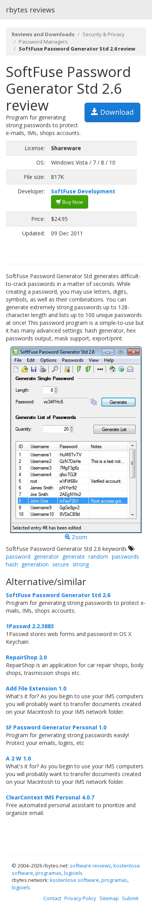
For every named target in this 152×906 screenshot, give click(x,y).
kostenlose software (74, 879)
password (18, 556)
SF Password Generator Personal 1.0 (56, 727)
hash (12, 564)
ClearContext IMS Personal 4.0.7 (50, 797)
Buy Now (72, 201)
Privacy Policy (80, 898)
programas (48, 872)
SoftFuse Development (83, 191)
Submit (130, 898)
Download (116, 112)
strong (80, 564)
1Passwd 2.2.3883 (30, 626)
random (98, 556)
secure (60, 564)
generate (73, 556)
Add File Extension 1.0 (36, 688)
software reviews (90, 865)
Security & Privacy (104, 34)
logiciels (73, 872)
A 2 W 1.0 (18, 758)
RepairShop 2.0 (26, 657)
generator (46, 556)
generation (35, 564)
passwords (125, 556)
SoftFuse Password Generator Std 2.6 (58, 595)
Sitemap (109, 898)
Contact (52, 898)
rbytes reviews (30, 9)
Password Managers (43, 41)
